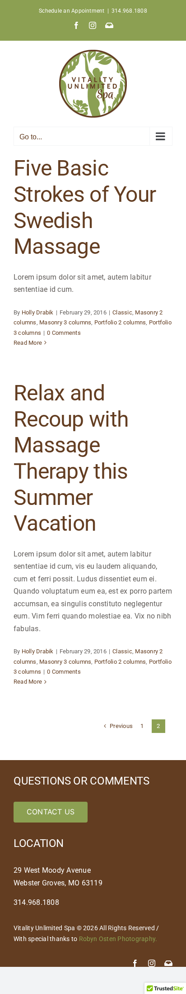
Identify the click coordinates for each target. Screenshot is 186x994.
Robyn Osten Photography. (118, 938)
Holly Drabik (38, 312)
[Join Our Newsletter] (168, 963)
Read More (28, 342)
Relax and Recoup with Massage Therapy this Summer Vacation (71, 458)
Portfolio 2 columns (120, 322)
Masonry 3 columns (65, 322)
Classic (122, 312)
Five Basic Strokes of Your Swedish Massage (85, 207)
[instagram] (151, 963)
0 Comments (63, 332)
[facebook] (135, 963)
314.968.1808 (129, 11)
